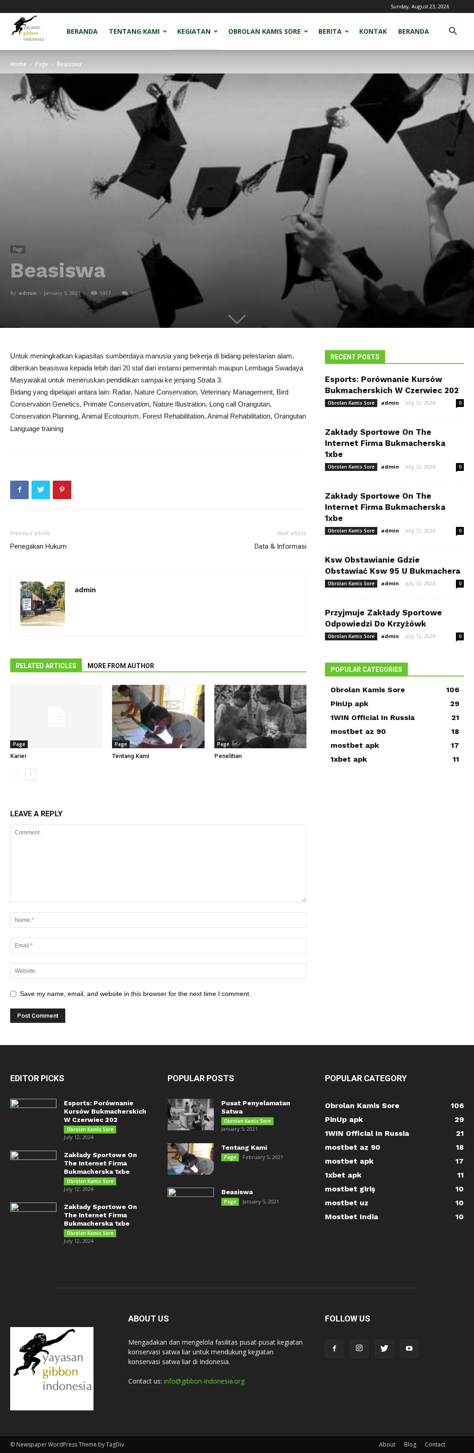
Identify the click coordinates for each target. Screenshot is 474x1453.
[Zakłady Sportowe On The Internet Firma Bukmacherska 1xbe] (33, 1167)
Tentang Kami (134, 31)
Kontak (373, 31)
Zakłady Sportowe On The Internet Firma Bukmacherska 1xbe (385, 443)
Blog (410, 1444)
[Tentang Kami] (158, 716)
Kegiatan (194, 31)
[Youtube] (409, 1349)
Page (41, 64)
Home (18, 64)
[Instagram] (359, 1349)
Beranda (82, 31)
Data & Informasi (280, 546)
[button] (453, 32)
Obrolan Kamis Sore (264, 31)
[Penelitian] (260, 716)
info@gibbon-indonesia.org (204, 1381)
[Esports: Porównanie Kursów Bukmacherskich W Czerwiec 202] (33, 1115)
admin (28, 292)
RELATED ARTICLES (46, 666)
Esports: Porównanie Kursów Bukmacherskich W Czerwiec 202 (105, 1111)
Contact (435, 1444)
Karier (18, 755)
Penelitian (228, 755)
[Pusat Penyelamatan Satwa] (191, 1115)
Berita (330, 31)
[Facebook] (334, 1349)
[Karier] (56, 716)
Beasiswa (237, 1192)
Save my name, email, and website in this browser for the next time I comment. (135, 993)
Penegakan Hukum (38, 546)
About (387, 1444)
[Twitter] (384, 1349)
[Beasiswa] (191, 1204)
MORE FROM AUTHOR (120, 666)
